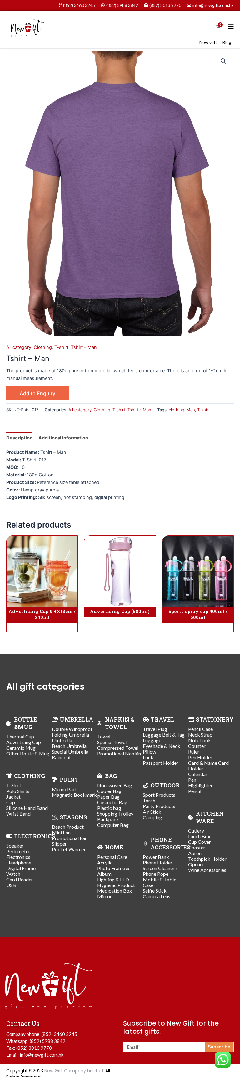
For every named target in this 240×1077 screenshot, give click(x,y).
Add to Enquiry (37, 393)
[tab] (19, 438)
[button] (223, 61)
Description (19, 438)
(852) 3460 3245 (59, 1034)
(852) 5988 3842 (47, 1041)
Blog (226, 42)
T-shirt (61, 347)
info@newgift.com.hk (41, 1055)
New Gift (208, 42)
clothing (176, 409)
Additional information (63, 438)
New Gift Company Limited (73, 1071)
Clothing (43, 347)
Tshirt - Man (84, 347)
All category (18, 347)
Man (191, 409)
